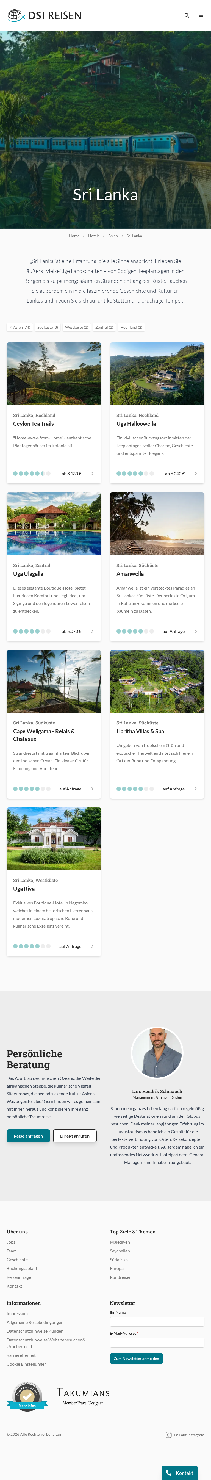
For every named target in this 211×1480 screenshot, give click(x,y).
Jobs (11, 1241)
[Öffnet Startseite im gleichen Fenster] (44, 15)
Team (11, 1250)
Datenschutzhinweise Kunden (35, 1331)
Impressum (17, 1313)
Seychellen (120, 1250)
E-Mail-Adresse (124, 1333)
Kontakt (14, 1285)
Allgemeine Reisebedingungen (35, 1322)
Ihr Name (118, 1312)
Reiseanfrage (19, 1277)
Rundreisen (121, 1277)
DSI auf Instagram (189, 1434)
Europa (117, 1268)
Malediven (120, 1241)
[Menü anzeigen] (201, 15)
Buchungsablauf (22, 1268)
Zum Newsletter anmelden (136, 1358)
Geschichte (17, 1259)
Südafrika (119, 1259)
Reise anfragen (28, 1135)
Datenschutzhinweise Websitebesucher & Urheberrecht (46, 1343)
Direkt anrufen (75, 1135)
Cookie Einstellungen (27, 1363)
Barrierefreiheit (21, 1355)
